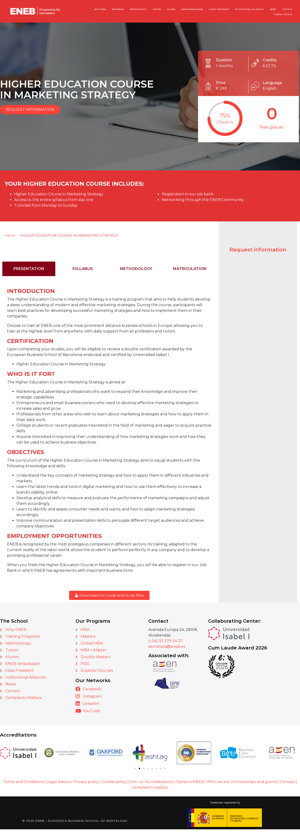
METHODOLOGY (138, 9)
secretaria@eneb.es (166, 646)
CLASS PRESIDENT (219, 9)
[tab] (28, 269)
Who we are (218, 782)
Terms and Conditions (23, 782)
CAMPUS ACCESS (283, 14)
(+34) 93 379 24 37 (165, 641)
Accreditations (159, 782)
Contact (288, 782)
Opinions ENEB (189, 782)
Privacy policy (86, 782)
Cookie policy (114, 782)
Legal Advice (58, 782)
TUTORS (157, 9)
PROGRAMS (118, 9)
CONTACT (287, 9)
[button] (5, 753)
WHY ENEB (100, 9)
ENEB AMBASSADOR (192, 9)
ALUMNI (171, 9)
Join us (136, 782)
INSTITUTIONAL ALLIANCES (249, 9)
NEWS (273, 9)
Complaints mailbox (150, 787)
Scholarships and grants (254, 782)
